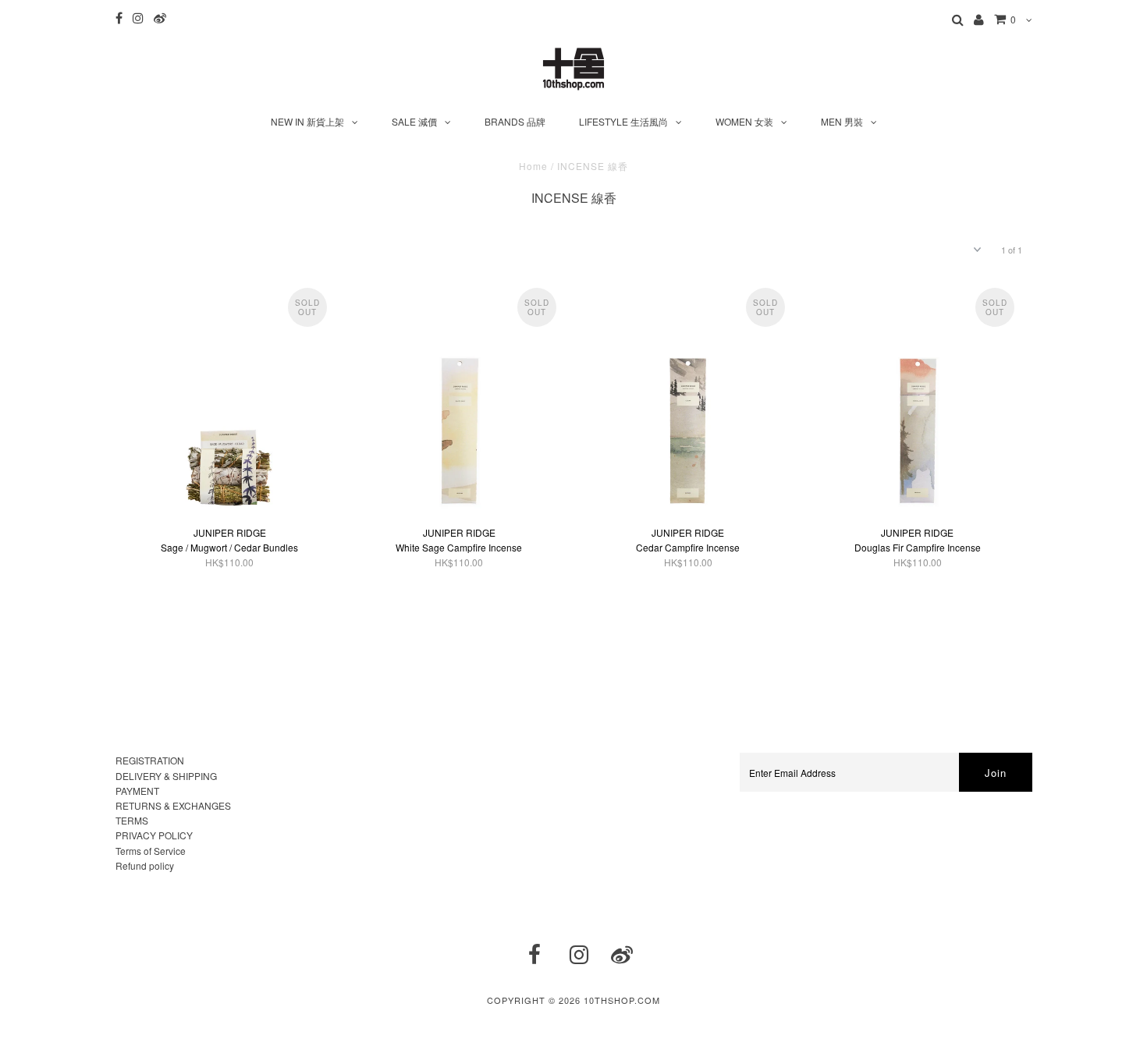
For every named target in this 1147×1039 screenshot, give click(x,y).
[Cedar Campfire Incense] (688, 399)
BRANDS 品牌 (515, 121)
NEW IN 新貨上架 (307, 121)
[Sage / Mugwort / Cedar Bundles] (230, 399)
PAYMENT (137, 790)
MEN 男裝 (842, 121)
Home (533, 165)
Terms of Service (150, 850)
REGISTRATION (149, 760)
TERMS (131, 820)
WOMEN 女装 (744, 121)
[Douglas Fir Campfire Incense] (917, 399)
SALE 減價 (414, 121)
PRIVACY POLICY (154, 835)
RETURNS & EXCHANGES (173, 805)
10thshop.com (622, 1000)
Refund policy (144, 865)
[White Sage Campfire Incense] (458, 399)
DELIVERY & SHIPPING (166, 775)
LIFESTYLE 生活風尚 (623, 121)
